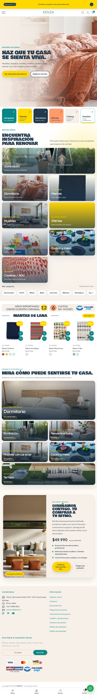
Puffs (21, 293)
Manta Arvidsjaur (32, 348)
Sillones (66, 293)
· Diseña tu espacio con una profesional (37, 4)
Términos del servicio (58, 622)
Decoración (9, 293)
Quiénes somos (56, 597)
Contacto (53, 601)
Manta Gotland (8, 348)
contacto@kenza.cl (13, 610)
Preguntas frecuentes (58, 610)
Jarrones (53, 293)
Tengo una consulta (80, 567)
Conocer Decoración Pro (62, 566)
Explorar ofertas (40, 74)
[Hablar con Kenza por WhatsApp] (90, 688)
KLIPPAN (5, 345)
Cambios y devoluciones (59, 618)
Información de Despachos (60, 614)
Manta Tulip (77, 348)
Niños (32, 293)
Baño (42, 293)
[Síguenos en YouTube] (13, 613)
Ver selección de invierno (16, 74)
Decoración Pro (56, 606)
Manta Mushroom (56, 348)
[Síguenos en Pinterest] (8, 613)
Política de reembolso (58, 627)
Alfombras (79, 293)
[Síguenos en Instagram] (3, 613)
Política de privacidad (58, 631)
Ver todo (87, 316)
